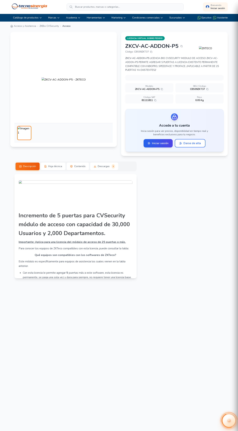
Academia (71, 17)
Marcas (52, 17)
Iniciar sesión (160, 143)
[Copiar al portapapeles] (181, 46)
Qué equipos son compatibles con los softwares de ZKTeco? (75, 255)
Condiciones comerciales (146, 17)
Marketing (117, 17)
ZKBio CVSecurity (49, 26)
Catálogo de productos (26, 17)
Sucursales (175, 17)
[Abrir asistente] (229, 420)
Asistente (222, 17)
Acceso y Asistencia (25, 26)
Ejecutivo (207, 17)
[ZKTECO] (211, 48)
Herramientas (94, 17)
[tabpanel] (75, 226)
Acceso (66, 26)
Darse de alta (192, 143)
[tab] (28, 166)
